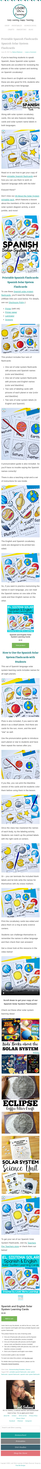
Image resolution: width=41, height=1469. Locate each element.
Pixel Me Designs (20, 1465)
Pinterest (20, 1421)
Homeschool (20, 1435)
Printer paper (11, 312)
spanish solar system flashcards (30, 1374)
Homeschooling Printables (17, 1369)
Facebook (12, 1421)
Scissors (9, 319)
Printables (20, 1441)
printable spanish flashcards (18, 1372)
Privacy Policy (33, 1416)
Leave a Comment (30, 52)
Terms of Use (23, 1416)
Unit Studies (20, 1447)
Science (28, 1369)
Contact (14, 1416)
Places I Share (20, 1418)
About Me (6, 1416)
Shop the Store (20, 1453)
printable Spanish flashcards (20, 176)
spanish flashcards (14, 1374)
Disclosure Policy (17, 302)
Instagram (28, 1421)
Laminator (9, 316)
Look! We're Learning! (20, 13)
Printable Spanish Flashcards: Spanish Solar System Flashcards (19, 44)
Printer (8, 308)
